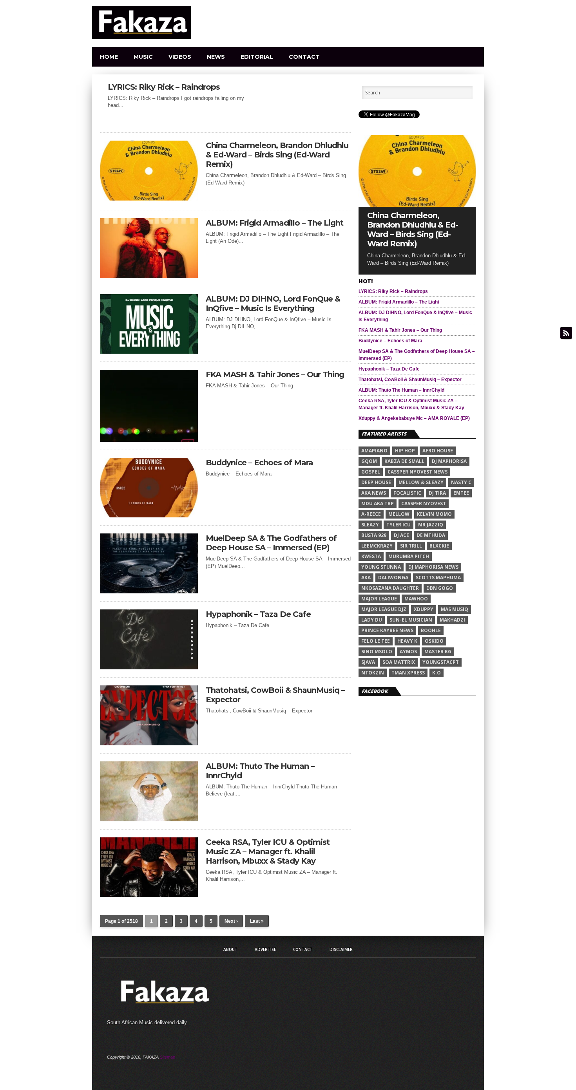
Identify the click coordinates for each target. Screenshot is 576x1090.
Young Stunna (381, 567)
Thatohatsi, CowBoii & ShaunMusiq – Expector (275, 694)
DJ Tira (437, 493)
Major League (379, 598)
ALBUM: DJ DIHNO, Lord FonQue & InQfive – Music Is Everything (273, 303)
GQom (369, 461)
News (216, 56)
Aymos (408, 651)
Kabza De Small (404, 461)
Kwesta (371, 556)
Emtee (461, 493)
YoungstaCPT (440, 662)
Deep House (376, 482)
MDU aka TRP (377, 503)
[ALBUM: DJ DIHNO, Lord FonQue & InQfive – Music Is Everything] (149, 351)
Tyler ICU (398, 524)
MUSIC (143, 56)
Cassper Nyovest (423, 503)
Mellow (398, 514)
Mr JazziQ (430, 524)
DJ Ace (401, 535)
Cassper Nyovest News (417, 471)
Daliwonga (393, 577)
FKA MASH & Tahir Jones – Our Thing (275, 374)
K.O (436, 672)
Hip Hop (405, 450)
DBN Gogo (439, 588)
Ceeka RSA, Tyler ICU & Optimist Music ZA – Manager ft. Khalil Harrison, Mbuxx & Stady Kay (268, 851)
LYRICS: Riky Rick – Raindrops (164, 87)
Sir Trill (411, 545)
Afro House (437, 450)
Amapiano (374, 450)
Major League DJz (383, 609)
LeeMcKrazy (377, 545)
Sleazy (370, 524)
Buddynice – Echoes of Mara (259, 462)
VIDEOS (179, 56)
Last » (257, 921)
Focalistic (407, 493)
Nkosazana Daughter (390, 588)
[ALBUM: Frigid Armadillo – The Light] (149, 276)
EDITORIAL (257, 56)
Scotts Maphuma (438, 577)
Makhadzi (452, 619)
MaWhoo (416, 598)
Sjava (368, 662)
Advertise (265, 949)
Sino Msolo (376, 651)
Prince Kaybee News (387, 630)
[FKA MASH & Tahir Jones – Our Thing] (149, 439)
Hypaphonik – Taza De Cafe (258, 614)
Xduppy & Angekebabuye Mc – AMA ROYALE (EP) (414, 418)
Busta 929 (373, 535)
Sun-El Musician (410, 619)
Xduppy (423, 609)
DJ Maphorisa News (433, 567)
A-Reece (371, 514)
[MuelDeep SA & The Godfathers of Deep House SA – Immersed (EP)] (149, 591)
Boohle (431, 630)
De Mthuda (431, 535)
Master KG (437, 651)
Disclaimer (341, 949)
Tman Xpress (408, 672)
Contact (304, 56)
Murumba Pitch (408, 556)
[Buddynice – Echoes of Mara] (149, 515)
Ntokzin (372, 672)
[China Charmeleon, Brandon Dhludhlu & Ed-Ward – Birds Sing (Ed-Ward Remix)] (149, 198)
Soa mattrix (398, 662)
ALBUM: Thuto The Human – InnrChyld (260, 770)
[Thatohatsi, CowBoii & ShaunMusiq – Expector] (149, 743)
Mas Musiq (454, 609)
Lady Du (371, 619)
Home (109, 56)
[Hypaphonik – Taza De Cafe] (149, 667)
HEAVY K (407, 641)
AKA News (373, 493)
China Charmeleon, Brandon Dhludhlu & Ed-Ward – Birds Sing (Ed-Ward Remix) (277, 155)
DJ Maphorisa (449, 461)
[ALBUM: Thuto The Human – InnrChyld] (149, 819)
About (230, 949)
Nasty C (461, 482)
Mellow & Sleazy (421, 482)
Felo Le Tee (375, 641)
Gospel (370, 471)
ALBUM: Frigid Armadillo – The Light (274, 223)
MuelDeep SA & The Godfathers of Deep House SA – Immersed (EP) (271, 542)
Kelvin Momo (434, 514)
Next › (231, 921)
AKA (366, 577)
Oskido (434, 641)
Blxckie (439, 545)
